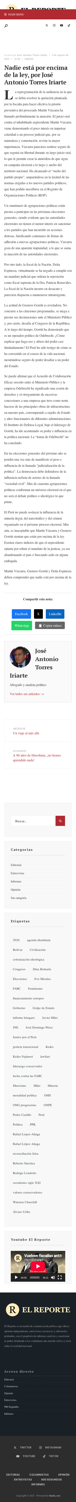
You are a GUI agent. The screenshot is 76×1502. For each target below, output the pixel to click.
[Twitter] (47, 25)
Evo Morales (42, 979)
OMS (47, 1095)
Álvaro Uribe (21, 1212)
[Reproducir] (16, 1277)
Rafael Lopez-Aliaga (26, 1134)
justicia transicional (25, 1047)
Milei (37, 1085)
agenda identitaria (38, 940)
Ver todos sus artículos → (27, 693)
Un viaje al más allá (26, 731)
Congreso (19, 969)
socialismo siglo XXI (27, 1182)
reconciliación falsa (25, 1153)
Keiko (50, 1047)
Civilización (38, 949)
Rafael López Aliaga (26, 1144)
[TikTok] (69, 25)
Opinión (28, 58)
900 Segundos (11, 1407)
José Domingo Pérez (39, 1027)
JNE (15, 1027)
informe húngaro (24, 1017)
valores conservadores (27, 1192)
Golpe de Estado (43, 1008)
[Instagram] (54, 25)
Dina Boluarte (42, 969)
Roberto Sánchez (24, 1163)
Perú (42, 1114)
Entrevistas (17, 873)
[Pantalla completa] (60, 1277)
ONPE (48, 1105)
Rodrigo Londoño (24, 1173)
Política (18, 1124)
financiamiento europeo (28, 998)
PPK (33, 1124)
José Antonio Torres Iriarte (32, 55)
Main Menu (16, 14)
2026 (16, 940)
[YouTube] (61, 25)
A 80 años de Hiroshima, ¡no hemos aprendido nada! (37, 755)
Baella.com (54, 1495)
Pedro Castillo (22, 1114)
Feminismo (35, 988)
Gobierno (19, 1008)
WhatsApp (22, 625)
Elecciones (20, 979)
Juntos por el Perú (25, 1037)
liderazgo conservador (27, 1066)
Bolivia (17, 949)
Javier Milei (50, 1017)
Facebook (21, 614)
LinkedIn (55, 614)
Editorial (16, 865)
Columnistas (11, 1386)
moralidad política (25, 1095)
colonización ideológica (28, 959)
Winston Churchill (25, 1202)
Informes (16, 881)
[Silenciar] (53, 1277)
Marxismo (19, 1085)
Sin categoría (18, 898)
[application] (38, 1266)
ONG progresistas (24, 1105)
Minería (53, 1085)
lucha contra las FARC (27, 1076)
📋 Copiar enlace (50, 625)
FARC (17, 988)
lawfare (45, 1056)
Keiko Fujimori (23, 1056)
